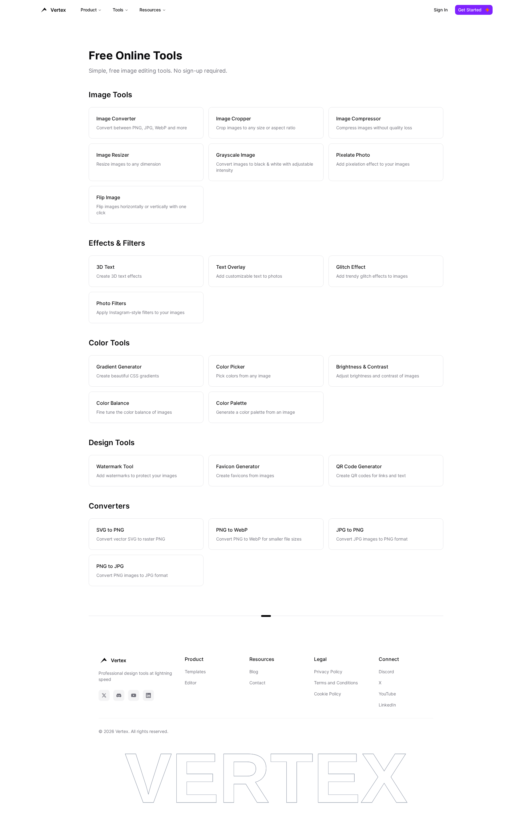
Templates (195, 671)
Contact (257, 682)
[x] (104, 695)
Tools (118, 9)
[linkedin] (148, 695)
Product (89, 9)
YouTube (387, 693)
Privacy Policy (328, 671)
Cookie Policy (327, 693)
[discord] (118, 695)
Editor (190, 682)
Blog (253, 671)
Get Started (470, 9)
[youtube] (133, 695)
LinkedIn (387, 704)
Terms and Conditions (336, 682)
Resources (150, 9)
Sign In (441, 9)
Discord (386, 671)
